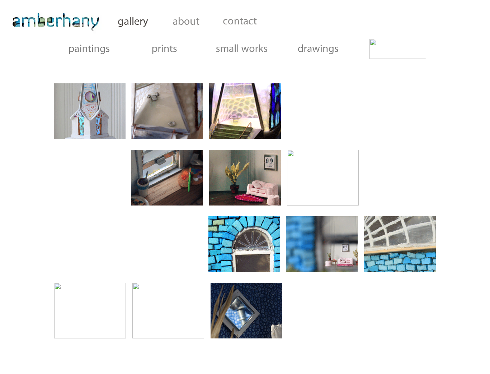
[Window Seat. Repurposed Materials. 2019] (167, 203)
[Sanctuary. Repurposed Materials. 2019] (90, 137)
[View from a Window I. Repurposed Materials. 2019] (323, 203)
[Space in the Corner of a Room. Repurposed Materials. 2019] (245, 203)
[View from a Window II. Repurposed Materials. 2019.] (244, 270)
